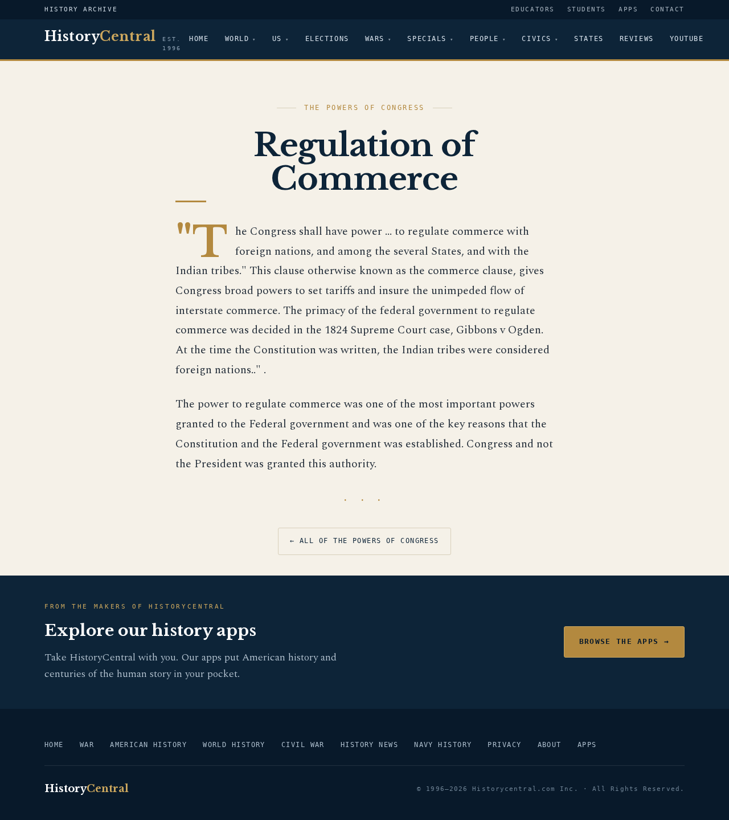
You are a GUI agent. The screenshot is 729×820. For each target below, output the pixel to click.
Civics (536, 39)
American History (148, 745)
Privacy (504, 745)
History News (369, 745)
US (277, 39)
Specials (426, 39)
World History (234, 745)
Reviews (637, 39)
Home (198, 39)
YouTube (687, 39)
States (588, 39)
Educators (533, 9)
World (237, 39)
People (484, 39)
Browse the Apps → (624, 641)
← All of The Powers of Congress (364, 541)
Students (586, 9)
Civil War (303, 745)
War (87, 745)
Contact (667, 9)
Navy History (443, 745)
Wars (374, 39)
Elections (327, 39)
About (550, 745)
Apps (628, 9)
